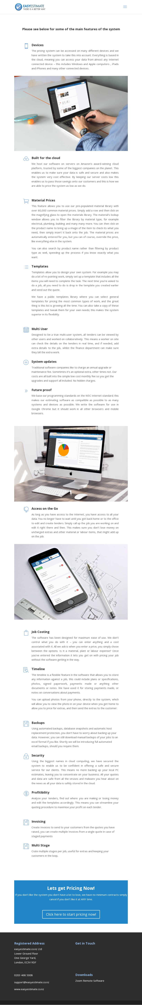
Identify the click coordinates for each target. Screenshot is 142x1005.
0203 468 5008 (23, 975)
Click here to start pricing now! (71, 914)
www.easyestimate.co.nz (29, 989)
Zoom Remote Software (89, 980)
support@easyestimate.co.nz (31, 982)
